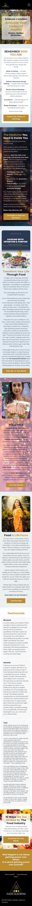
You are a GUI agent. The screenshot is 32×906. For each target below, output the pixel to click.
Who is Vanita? (10, 874)
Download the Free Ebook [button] (16, 840)
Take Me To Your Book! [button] (16, 371)
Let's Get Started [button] (16, 485)
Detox (16, 877)
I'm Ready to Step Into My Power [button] (16, 217)
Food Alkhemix (22, 874)
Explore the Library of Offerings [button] (16, 118)
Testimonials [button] (16, 601)
